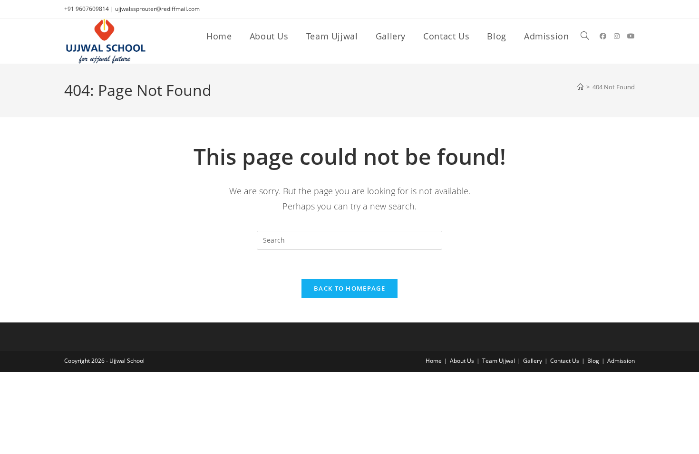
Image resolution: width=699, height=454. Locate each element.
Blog (593, 361)
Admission (621, 361)
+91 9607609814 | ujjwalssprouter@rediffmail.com (132, 9)
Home (434, 361)
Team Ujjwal (498, 361)
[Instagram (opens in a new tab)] (616, 36)
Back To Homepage (349, 288)
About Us (462, 361)
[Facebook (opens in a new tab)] (603, 36)
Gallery (532, 361)
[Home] (580, 87)
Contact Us (564, 361)
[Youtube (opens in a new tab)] (631, 36)
